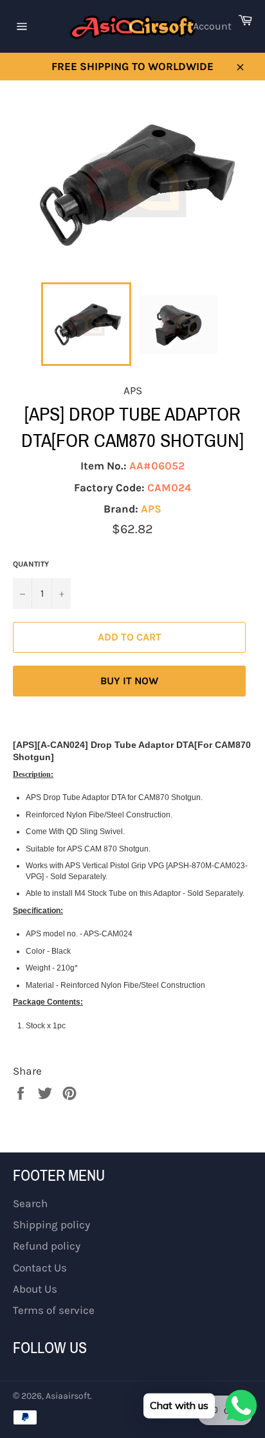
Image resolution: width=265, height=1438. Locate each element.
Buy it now (129, 681)
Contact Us (40, 1267)
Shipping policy (51, 1224)
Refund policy (46, 1245)
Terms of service (54, 1310)
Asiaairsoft (68, 1396)
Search (30, 1203)
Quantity (31, 564)
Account (212, 26)
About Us (35, 1288)
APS (151, 508)
